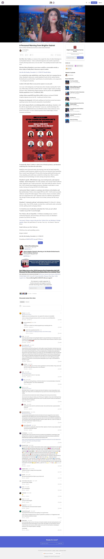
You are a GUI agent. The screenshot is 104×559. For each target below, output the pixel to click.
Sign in (100, 2)
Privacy (53, 550)
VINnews (40, 239)
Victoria (23, 313)
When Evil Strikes (74, 119)
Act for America (28, 247)
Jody (23, 336)
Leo (23, 387)
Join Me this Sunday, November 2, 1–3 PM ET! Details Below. (35, 72)
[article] (75, 82)
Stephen (23, 505)
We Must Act (73, 97)
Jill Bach (25, 364)
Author (25, 323)
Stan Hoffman (25, 345)
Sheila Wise (24, 520)
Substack (46, 556)
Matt (23, 474)
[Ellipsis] (61, 313)
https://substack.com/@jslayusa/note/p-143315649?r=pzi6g (38, 331)
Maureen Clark (25, 445)
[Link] (18, 271)
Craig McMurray (25, 511)
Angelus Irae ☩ (25, 468)
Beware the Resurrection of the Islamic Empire (77, 104)
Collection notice (62, 550)
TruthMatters (24, 433)
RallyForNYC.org (30, 239)
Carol (23, 486)
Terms (57, 550)
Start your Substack (49, 553)
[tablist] (24, 302)
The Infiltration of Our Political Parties (76, 109)
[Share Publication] (89, 2)
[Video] (16, 22)
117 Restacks (34, 293)
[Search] (86, 2)
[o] (67, 82)
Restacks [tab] (27, 301)
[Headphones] (16, 25)
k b (24, 379)
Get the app (57, 553)
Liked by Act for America (27, 314)
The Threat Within (74, 81)
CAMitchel (24, 492)
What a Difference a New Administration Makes (75, 87)
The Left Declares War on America (75, 115)
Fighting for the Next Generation (77, 92)
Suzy (23, 499)
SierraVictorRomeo (26, 412)
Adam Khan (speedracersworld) (32, 330)
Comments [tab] (22, 301)
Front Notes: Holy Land (27, 480)
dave (23, 372)
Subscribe (94, 2)
